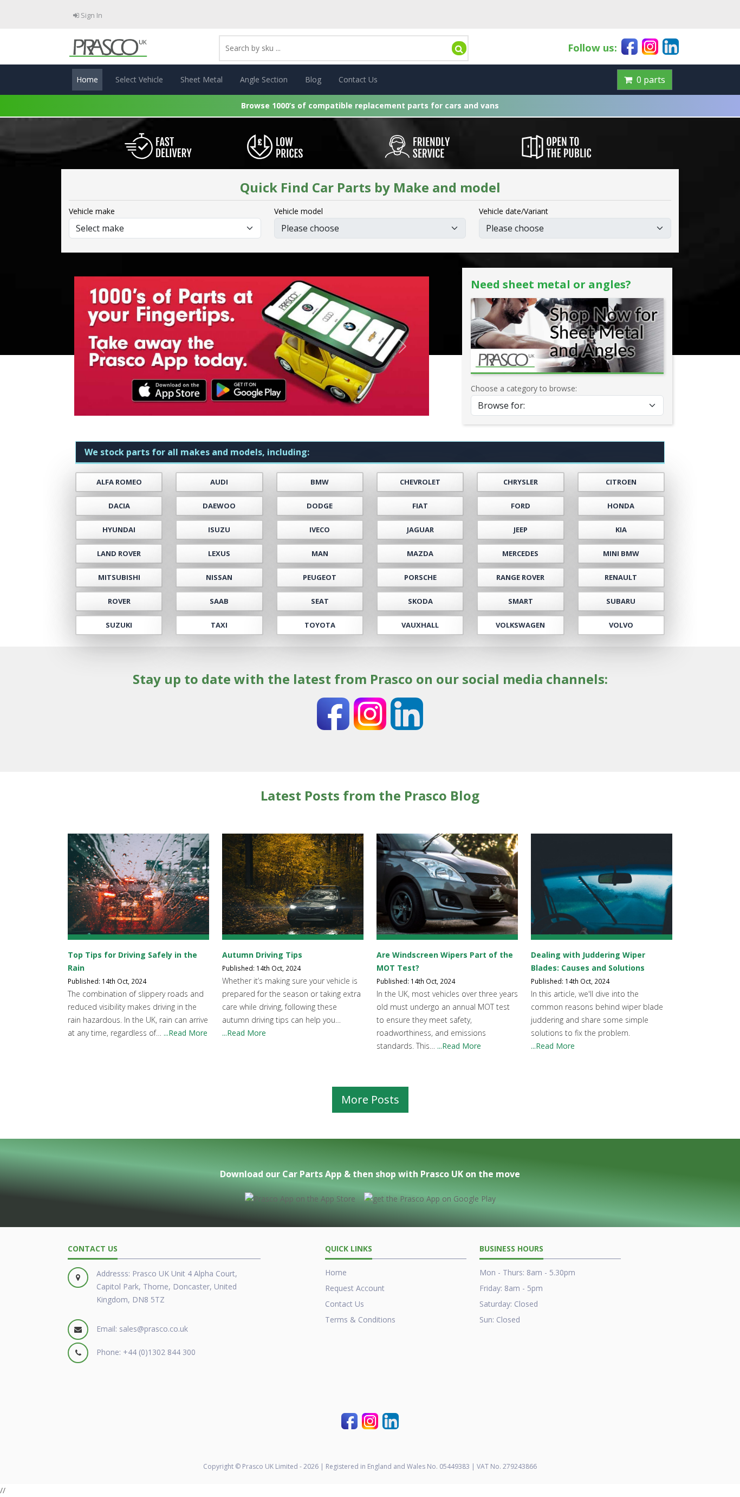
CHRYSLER (520, 482)
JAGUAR (420, 529)
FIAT (420, 505)
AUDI (219, 482)
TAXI (219, 625)
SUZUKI (119, 625)
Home (87, 79)
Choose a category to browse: (524, 388)
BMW (319, 482)
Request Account (355, 1288)
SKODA (420, 601)
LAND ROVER (119, 553)
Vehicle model (298, 211)
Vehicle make (92, 211)
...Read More (185, 1033)
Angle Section (264, 79)
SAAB (219, 601)
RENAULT (621, 577)
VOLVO (621, 625)
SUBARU (620, 601)
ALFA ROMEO (119, 482)
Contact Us (358, 79)
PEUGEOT (319, 577)
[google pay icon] (430, 1196)
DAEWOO (219, 505)
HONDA (620, 505)
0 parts (648, 80)
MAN (319, 553)
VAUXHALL (420, 625)
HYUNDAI (118, 529)
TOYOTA (319, 625)
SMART (520, 601)
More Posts (370, 1099)
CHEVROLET (420, 482)
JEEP (521, 529)
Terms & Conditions (360, 1319)
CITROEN (621, 482)
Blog (313, 79)
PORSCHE (420, 577)
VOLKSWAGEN (520, 625)
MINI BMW (621, 553)
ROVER (119, 601)
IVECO (319, 529)
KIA (621, 529)
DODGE (320, 505)
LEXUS (219, 553)
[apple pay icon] (300, 1196)
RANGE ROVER (520, 577)
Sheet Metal (201, 79)
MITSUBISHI (119, 577)
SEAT (320, 601)
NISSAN (219, 577)
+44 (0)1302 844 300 (159, 1352)
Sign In (90, 15)
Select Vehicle (139, 79)
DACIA (119, 505)
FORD (520, 505)
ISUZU (219, 529)
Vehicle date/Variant (513, 211)
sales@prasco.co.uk (153, 1329)
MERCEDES (520, 553)
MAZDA (420, 553)
